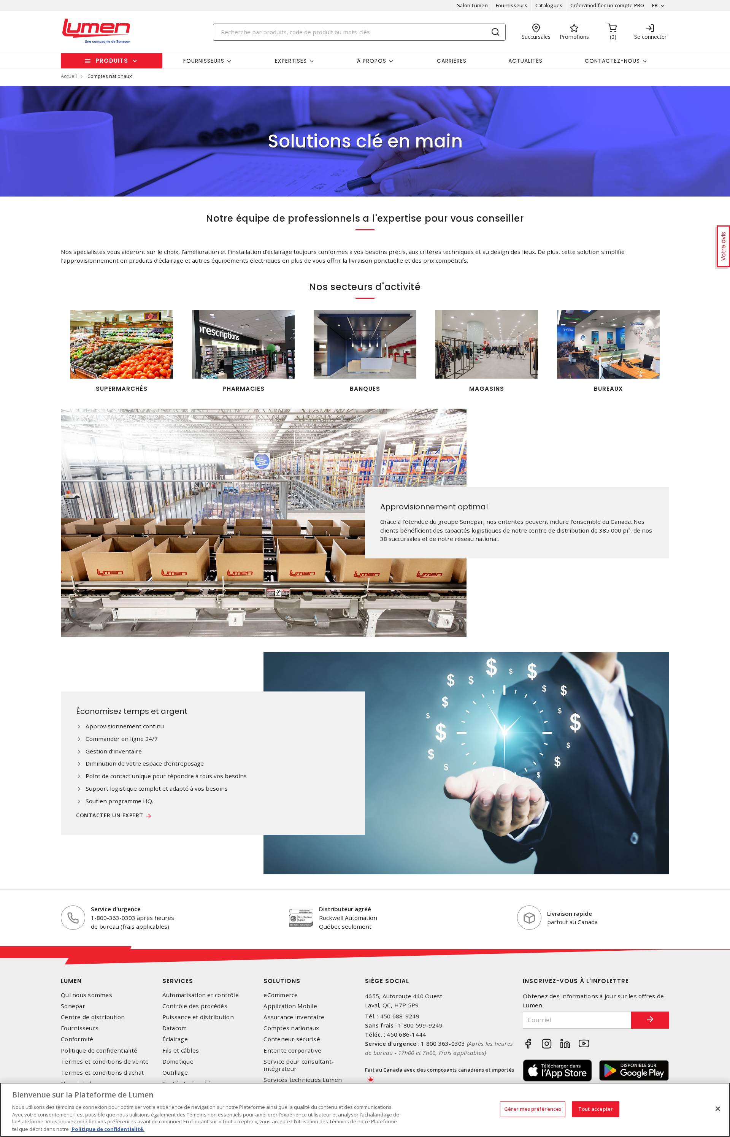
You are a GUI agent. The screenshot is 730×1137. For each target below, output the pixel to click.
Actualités (525, 61)
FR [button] (655, 5)
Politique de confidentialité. (107, 1129)
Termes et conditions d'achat (102, 1072)
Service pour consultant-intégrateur (298, 1065)
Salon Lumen (472, 5)
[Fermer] (717, 1109)
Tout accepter (595, 1108)
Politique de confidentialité (99, 1050)
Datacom (174, 1028)
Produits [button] (111, 61)
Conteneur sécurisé (291, 1039)
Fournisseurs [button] (203, 61)
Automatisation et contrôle (200, 995)
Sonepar (73, 1006)
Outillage (175, 1072)
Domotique (178, 1061)
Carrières (452, 61)
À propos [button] (371, 61)
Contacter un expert (109, 815)
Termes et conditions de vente (105, 1061)
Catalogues (549, 5)
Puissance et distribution (198, 1017)
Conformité (77, 1039)
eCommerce (280, 995)
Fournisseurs (511, 5)
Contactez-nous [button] (612, 61)
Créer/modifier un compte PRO (607, 5)
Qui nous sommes (86, 995)
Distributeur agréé (345, 909)
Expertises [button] (291, 61)
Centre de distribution (93, 1017)
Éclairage (175, 1039)
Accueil (69, 76)
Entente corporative (292, 1050)
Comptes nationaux (291, 1028)
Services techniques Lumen (302, 1079)
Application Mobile (290, 1006)
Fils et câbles (180, 1050)
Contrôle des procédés (194, 1006)
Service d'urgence (116, 909)
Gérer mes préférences (533, 1108)
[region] (365, 1110)
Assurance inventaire (293, 1017)
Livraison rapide (569, 913)
